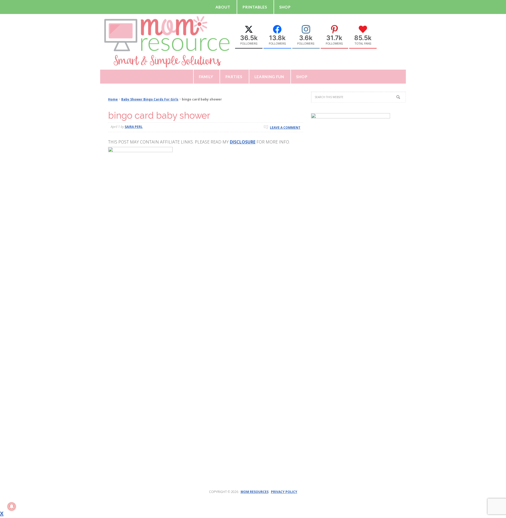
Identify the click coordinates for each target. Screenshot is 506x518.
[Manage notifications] (11, 506)
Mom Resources (255, 492)
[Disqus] (205, 249)
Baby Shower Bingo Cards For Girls (149, 99)
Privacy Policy (284, 492)
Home (113, 99)
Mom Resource (167, 41)
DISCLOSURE (242, 142)
